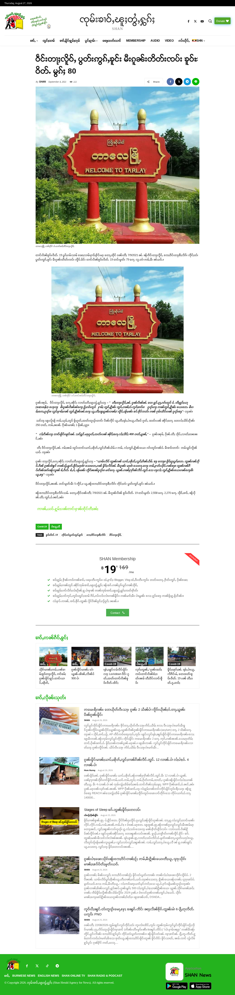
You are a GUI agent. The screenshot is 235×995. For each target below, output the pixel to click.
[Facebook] (188, 21)
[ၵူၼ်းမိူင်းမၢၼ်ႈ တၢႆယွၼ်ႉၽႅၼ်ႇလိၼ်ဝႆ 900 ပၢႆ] (85, 656)
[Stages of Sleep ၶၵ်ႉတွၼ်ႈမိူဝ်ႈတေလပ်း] (59, 821)
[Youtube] (202, 21)
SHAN (42, 81)
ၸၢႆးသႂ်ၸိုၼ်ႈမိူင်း (91, 815)
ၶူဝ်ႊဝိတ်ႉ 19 (52, 535)
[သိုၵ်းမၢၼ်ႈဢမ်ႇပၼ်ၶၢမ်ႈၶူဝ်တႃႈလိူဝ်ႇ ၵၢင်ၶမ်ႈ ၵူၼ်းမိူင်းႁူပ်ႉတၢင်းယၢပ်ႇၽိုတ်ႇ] (53, 656)
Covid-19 (42, 526)
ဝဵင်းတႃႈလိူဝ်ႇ (115, 535)
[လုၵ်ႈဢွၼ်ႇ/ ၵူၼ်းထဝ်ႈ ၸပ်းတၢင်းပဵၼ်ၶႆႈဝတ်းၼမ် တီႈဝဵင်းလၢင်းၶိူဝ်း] (149, 656)
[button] (210, 21)
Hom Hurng (89, 770)
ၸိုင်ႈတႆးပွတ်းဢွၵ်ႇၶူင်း (72, 535)
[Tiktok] (47, 966)
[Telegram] (187, 81)
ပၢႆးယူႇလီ (55, 526)
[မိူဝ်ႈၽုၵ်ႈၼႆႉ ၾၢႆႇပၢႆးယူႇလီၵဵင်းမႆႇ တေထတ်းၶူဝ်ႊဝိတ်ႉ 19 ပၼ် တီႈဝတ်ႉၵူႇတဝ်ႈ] (182, 656)
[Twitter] (37, 966)
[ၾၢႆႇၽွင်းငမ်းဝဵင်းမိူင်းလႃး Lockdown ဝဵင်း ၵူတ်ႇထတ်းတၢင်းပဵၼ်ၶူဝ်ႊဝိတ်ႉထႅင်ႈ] (118, 656)
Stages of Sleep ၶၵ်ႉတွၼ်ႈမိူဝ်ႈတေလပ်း (112, 810)
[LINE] (195, 81)
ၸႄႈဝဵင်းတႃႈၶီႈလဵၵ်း (96, 535)
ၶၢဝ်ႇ (43, 664)
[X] (195, 21)
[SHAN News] (31, 21)
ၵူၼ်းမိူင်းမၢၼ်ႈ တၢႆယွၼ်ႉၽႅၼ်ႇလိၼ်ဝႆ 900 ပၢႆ (82, 674)
